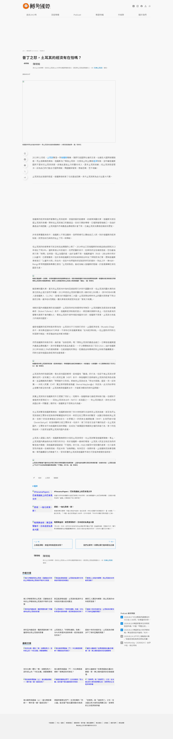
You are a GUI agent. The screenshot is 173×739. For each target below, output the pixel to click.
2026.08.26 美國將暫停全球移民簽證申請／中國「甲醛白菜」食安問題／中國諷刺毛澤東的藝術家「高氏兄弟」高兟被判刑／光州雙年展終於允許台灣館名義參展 (136, 624)
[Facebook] (24, 159)
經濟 (39, 478)
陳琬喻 (36, 64)
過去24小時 (31, 14)
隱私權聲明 (90, 723)
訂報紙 (106, 723)
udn (23, 51)
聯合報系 (99, 723)
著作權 (83, 723)
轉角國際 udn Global (32, 51)
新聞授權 (69, 723)
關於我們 (143, 14)
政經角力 (42, 51)
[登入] (146, 6)
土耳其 (47, 478)
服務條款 (77, 723)
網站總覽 (121, 723)
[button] (134, 6)
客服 (62, 723)
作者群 (121, 14)
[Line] (24, 165)
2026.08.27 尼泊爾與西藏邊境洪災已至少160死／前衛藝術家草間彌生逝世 (137, 618)
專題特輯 (100, 14)
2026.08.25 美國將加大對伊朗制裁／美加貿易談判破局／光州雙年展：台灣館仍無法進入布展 (136, 631)
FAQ (58, 723)
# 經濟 (35, 486)
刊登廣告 (51, 723)
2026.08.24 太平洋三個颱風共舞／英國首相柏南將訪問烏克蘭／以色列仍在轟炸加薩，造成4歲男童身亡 (137, 637)
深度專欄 (55, 14)
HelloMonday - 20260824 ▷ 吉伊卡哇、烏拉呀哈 (137, 644)
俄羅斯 (56, 478)
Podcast (77, 14)
